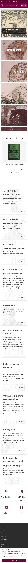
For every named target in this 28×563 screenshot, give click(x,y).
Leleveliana (9, 305)
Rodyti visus (14, 182)
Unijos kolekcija (11, 219)
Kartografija (9, 429)
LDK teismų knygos (12, 269)
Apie (10, 1)
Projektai (15, 1)
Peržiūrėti (21, 211)
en (22, 5)
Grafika (14, 93)
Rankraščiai (14, 49)
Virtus (2, 547)
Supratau (14, 560)
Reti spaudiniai (14, 71)
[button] (13, 37)
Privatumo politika (11, 556)
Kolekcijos (4, 1)
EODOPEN (8, 244)
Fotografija (14, 115)
